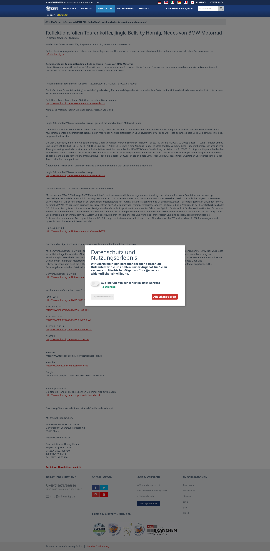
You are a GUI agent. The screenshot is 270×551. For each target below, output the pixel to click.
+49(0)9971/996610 (56, 2)
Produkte (68, 8)
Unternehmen (125, 8)
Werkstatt (87, 8)
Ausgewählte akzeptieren (102, 297)
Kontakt (144, 8)
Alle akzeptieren (164, 297)
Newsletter (105, 8)
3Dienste (108, 287)
